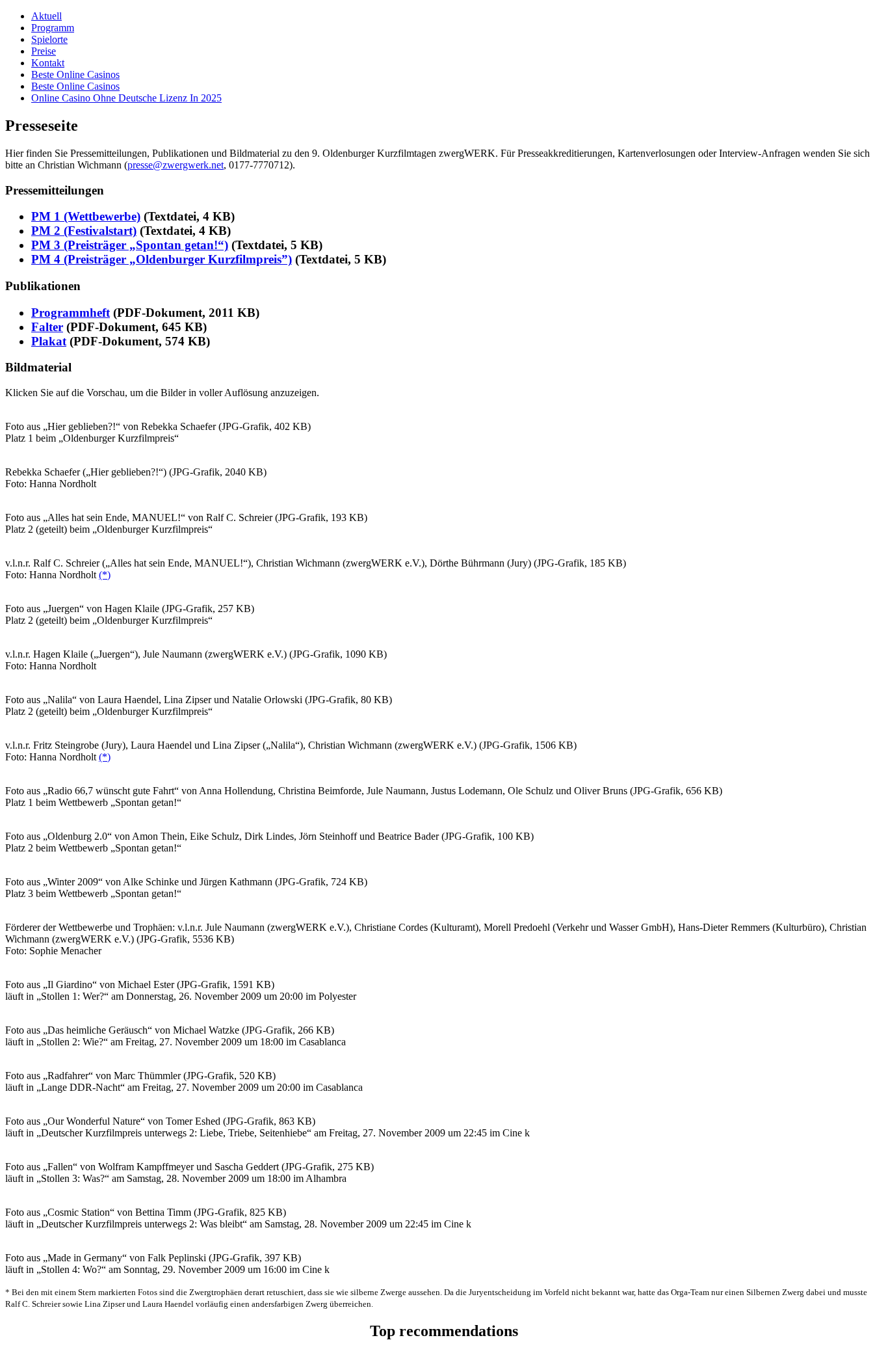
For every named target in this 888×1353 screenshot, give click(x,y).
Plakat (48, 341)
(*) (105, 574)
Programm (52, 27)
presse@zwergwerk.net (175, 164)
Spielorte (49, 39)
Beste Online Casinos (75, 74)
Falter (47, 327)
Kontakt (47, 62)
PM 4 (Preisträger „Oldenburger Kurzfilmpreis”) (161, 259)
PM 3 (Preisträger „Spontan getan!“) (129, 245)
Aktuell (46, 15)
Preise (43, 51)
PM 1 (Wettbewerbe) (85, 216)
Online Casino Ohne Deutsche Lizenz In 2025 (126, 97)
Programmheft (70, 312)
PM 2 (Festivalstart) (84, 230)
